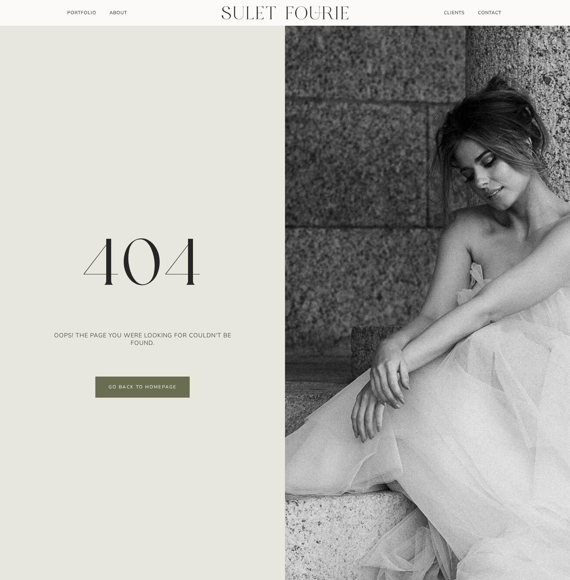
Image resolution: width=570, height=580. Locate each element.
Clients (454, 13)
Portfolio (81, 13)
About (118, 13)
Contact (489, 13)
